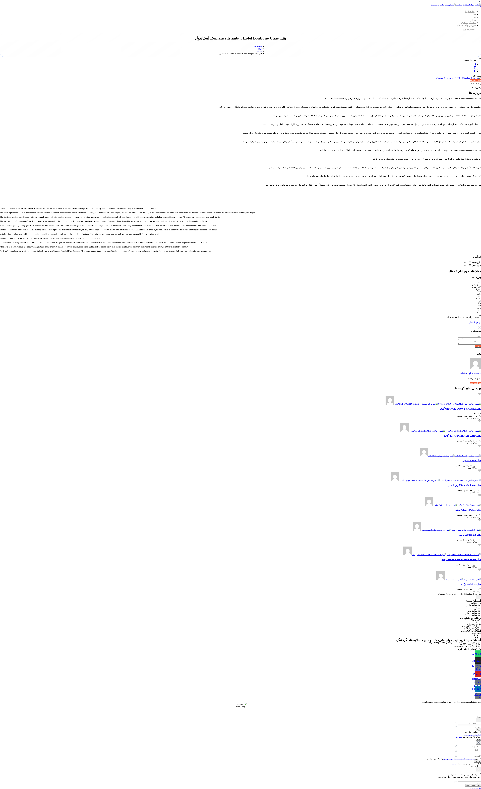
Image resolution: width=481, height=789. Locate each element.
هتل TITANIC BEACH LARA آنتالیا (462, 435)
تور (474, 17)
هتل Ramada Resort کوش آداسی (464, 485)
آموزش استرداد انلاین (472, 628)
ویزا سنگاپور (476, 603)
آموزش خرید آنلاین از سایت (469, 626)
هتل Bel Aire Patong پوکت (467, 510)
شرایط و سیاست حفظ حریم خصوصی (459, 759)
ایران (260, 49)
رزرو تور (477, 637)
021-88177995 (469, 30)
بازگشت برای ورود (473, 788)
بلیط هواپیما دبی (474, 615)
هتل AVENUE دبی (471, 460)
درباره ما (477, 622)
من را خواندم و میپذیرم (452, 759)
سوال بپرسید (475, 383)
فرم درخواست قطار (466, 25)
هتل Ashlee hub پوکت (470, 534)
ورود (454, 764)
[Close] (478, 597)
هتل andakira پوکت (471, 584)
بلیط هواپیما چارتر (473, 605)
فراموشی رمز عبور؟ (472, 734)
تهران (259, 51)
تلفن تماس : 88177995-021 (470, 644)
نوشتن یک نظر (475, 322)
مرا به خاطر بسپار (470, 732)
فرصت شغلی (475, 633)
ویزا (474, 20)
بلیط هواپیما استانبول (472, 613)
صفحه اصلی (257, 46)
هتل (474, 14)
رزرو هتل (477, 635)
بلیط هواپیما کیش (474, 611)
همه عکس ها (475, 80)
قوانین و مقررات (474, 624)
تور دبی (478, 607)
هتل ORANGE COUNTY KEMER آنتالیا (460, 408)
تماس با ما (476, 620)
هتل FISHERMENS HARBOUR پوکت (461, 559)
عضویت (459, 737)
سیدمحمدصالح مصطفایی (470, 373)
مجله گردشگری (468, 22)
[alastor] (390, 404)
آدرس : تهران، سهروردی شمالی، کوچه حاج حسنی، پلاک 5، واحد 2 (454, 642)
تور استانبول (476, 609)
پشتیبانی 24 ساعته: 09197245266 (467, 646)
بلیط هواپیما (470, 11)
